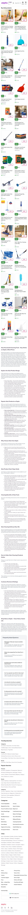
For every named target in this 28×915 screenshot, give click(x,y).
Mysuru (7, 855)
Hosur (10, 846)
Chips (12, 791)
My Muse (6, 780)
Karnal (2, 850)
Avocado (3, 770)
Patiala (16, 857)
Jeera (2, 776)
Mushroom (6, 776)
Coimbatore (20, 840)
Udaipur (20, 861)
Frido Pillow (8, 762)
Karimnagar (19, 848)
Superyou (19, 785)
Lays (2, 783)
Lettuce (11, 776)
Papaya (22, 774)
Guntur (13, 844)
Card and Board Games (16, 747)
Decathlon (20, 762)
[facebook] (9, 907)
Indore (2, 848)
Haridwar (3, 846)
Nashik (15, 855)
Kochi (6, 850)
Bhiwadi (12, 838)
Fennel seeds (12, 774)
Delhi (13, 842)
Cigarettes (7, 791)
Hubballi (14, 846)
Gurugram (18, 844)
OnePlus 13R (4, 754)
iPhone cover (17, 756)
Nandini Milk (14, 783)
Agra (2, 836)
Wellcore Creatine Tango (12, 754)
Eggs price (12, 793)
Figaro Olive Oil (7, 783)
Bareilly (20, 836)
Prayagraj (21, 857)
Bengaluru (7, 838)
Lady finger (15, 772)
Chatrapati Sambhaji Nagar (6, 840)
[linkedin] (12, 907)
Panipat (12, 857)
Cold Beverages (4, 747)
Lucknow (3, 852)
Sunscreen (9, 745)
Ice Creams (3, 745)
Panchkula (8, 857)
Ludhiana (8, 852)
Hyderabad (19, 846)
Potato (19, 772)
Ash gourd (3, 772)
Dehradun (9, 842)
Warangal (3, 865)
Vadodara (3, 863)
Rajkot (11, 859)
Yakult (2, 780)
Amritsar (16, 836)
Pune (8, 859)
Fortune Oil (14, 785)
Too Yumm (19, 780)
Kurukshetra (17, 850)
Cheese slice (18, 793)
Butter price (3, 797)
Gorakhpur (8, 844)
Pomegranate (14, 770)
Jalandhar (10, 848)
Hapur (22, 844)
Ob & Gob (3, 762)
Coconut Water (4, 758)
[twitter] (6, 907)
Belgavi (2, 838)
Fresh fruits (3, 795)
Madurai (12, 852)
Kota (13, 850)
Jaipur (6, 848)
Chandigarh (16, 838)
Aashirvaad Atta (12, 780)
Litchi (12, 756)
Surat (12, 861)
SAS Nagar (3, 861)
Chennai (15, 840)
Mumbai (3, 855)
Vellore (15, 863)
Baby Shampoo (4, 749)
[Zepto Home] (4, 3)
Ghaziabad (3, 844)
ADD (10, 20)
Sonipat (8, 861)
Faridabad (17, 842)
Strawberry (8, 770)
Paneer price (9, 797)
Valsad (7, 863)
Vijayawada (20, 863)
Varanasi (11, 863)
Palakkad (3, 857)
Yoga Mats (10, 749)
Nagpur (11, 855)
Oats (10, 747)
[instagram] (2, 907)
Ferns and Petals (12, 787)
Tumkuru (15, 861)
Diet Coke (10, 758)
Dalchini (6, 774)
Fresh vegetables (10, 795)
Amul (18, 783)
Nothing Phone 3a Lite (6, 756)
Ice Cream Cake (15, 745)
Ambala (11, 836)
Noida (18, 855)
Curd (15, 791)
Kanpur (14, 848)
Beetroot (20, 770)
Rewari (15, 859)
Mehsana (21, 852)
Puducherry (3, 859)
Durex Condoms (4, 787)
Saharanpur (19, 859)
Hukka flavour (20, 791)
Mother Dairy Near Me (6, 785)
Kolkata (9, 850)
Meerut (16, 852)
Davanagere (3, 842)
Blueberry (18, 774)
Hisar (7, 846)
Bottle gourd (9, 772)
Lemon (2, 774)
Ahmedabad (6, 836)
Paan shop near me (5, 793)
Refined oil (17, 795)
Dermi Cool (14, 762)
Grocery (3, 791)
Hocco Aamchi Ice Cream (19, 758)
